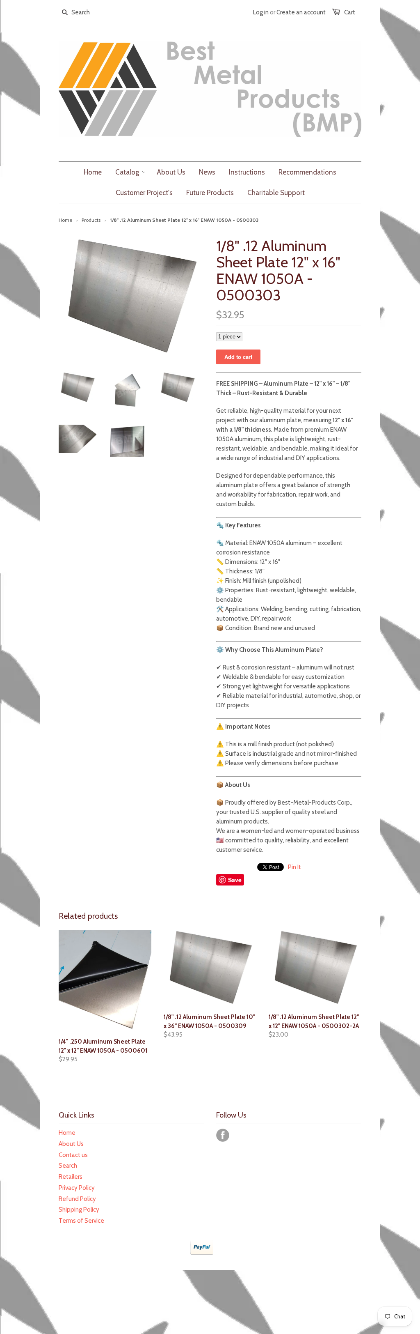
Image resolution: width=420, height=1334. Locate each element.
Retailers (70, 1176)
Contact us (73, 1155)
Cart (349, 12)
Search (68, 1165)
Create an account (301, 12)
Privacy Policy (77, 1187)
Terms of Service (81, 1220)
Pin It (294, 867)
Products (91, 220)
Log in (261, 12)
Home (67, 1132)
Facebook (222, 1135)
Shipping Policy (79, 1209)
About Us (71, 1144)
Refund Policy (77, 1199)
